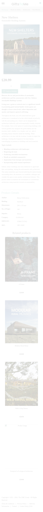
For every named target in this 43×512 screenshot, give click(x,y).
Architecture (20, 217)
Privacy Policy (21, 504)
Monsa (19, 214)
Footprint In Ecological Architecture (21, 471)
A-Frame (21, 284)
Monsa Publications (23, 198)
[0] (39, 4)
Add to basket (31, 86)
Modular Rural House (21, 346)
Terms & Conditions (8, 504)
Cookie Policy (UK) (26, 506)
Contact (14, 506)
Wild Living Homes (21, 408)
